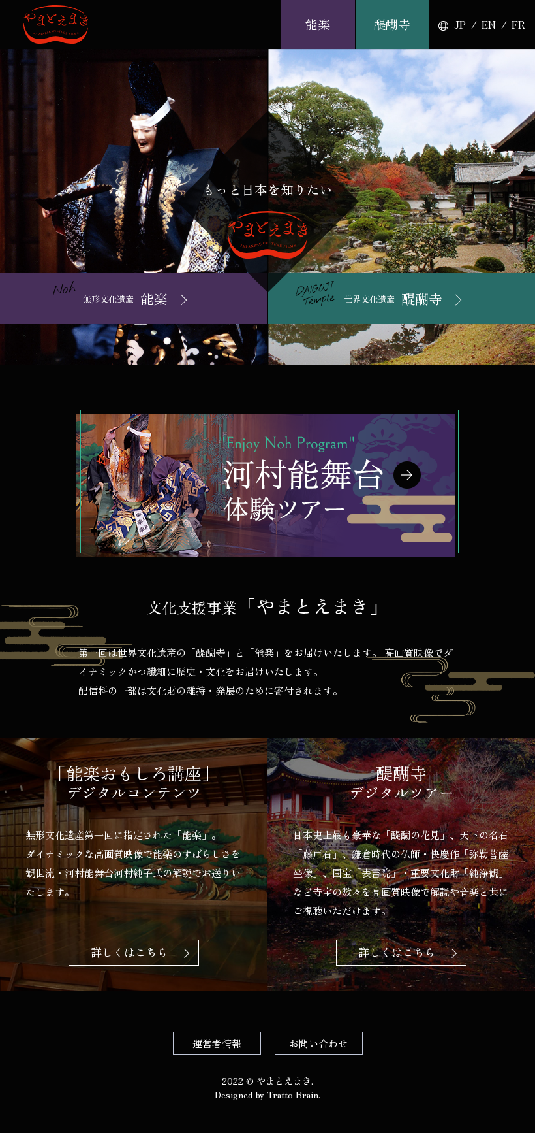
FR (518, 24)
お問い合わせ (318, 1043)
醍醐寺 (391, 24)
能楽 (317, 24)
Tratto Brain (292, 1094)
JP (460, 24)
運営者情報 (216, 1043)
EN (489, 24)
